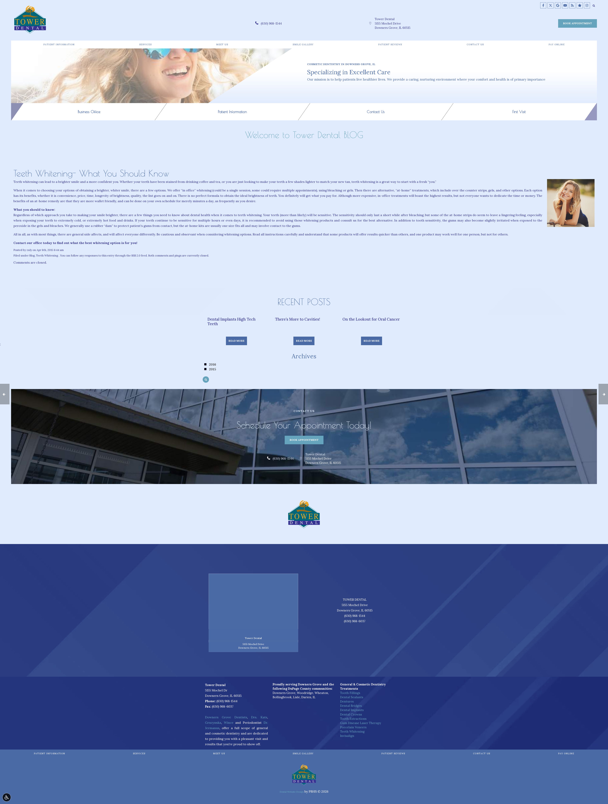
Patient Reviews (390, 44)
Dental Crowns (351, 714)
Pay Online (557, 44)
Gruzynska (213, 723)
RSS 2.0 (135, 255)
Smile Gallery (303, 44)
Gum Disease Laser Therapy (360, 723)
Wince (228, 723)
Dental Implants (352, 710)
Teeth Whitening (47, 255)
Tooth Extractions (353, 719)
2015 (212, 369)
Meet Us (222, 44)
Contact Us (475, 44)
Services (145, 44)
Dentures (347, 701)
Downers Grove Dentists (226, 717)
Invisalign (347, 736)
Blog (32, 255)
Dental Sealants (351, 697)
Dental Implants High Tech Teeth (231, 321)
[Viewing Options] (6, 797)
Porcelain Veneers (353, 727)
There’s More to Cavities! (297, 319)
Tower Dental (385, 19)
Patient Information (59, 44)
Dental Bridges (351, 706)
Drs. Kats (259, 717)
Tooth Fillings (350, 693)
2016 (212, 364)
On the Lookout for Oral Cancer (371, 319)
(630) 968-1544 (271, 23)
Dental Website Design (292, 791)
